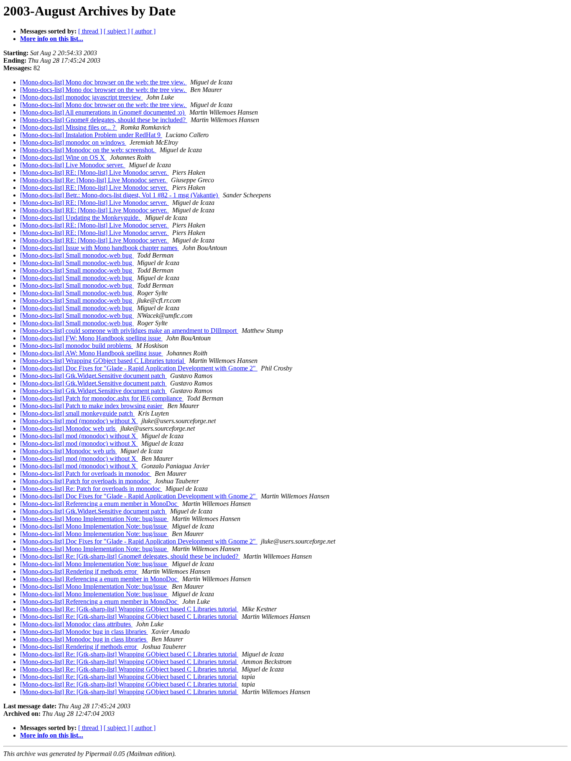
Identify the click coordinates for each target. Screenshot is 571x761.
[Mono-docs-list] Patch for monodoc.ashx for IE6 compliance (102, 398)
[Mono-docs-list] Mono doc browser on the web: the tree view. (103, 82)
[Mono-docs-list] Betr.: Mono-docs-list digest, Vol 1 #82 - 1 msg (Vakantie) (119, 195)
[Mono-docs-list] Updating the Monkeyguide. (81, 217)
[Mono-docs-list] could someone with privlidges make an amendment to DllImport (129, 330)
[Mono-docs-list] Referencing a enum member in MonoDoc (99, 503)
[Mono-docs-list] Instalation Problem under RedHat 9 (91, 134)
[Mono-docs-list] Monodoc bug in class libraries (84, 631)
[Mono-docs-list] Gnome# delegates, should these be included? (103, 119)
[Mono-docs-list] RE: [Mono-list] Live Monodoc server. (94, 172)
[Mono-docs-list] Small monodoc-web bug (77, 255)
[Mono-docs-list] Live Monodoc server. (72, 165)
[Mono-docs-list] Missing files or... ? (68, 127)
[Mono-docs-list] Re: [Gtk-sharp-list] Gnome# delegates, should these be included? (130, 556)
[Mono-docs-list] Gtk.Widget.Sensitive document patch (93, 375)
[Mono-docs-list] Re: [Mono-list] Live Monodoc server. (94, 180)
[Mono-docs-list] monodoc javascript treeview (81, 97)
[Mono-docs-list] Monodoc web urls (68, 428)
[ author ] (143, 31)
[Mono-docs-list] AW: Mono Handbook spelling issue (91, 353)
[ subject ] (117, 31)
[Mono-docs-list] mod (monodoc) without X (79, 420)
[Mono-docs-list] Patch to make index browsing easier (92, 405)
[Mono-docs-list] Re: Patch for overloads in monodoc (91, 488)
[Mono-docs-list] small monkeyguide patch (77, 413)
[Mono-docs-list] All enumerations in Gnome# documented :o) (103, 112)
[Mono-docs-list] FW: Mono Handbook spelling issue (91, 338)
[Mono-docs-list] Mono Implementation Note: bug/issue (94, 518)
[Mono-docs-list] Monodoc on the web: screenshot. (88, 149)
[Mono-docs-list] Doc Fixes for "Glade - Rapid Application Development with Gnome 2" (138, 368)
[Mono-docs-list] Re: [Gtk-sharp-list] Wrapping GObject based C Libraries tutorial (129, 609)
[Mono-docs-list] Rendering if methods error (79, 571)
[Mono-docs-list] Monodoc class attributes (76, 624)
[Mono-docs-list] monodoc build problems (76, 345)
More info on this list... (51, 38)
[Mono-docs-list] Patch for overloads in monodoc (85, 473)
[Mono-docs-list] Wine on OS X (63, 157)
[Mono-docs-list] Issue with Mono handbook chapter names (99, 247)
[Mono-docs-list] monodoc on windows (73, 142)
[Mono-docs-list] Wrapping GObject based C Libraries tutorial (103, 360)
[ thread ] (90, 31)
